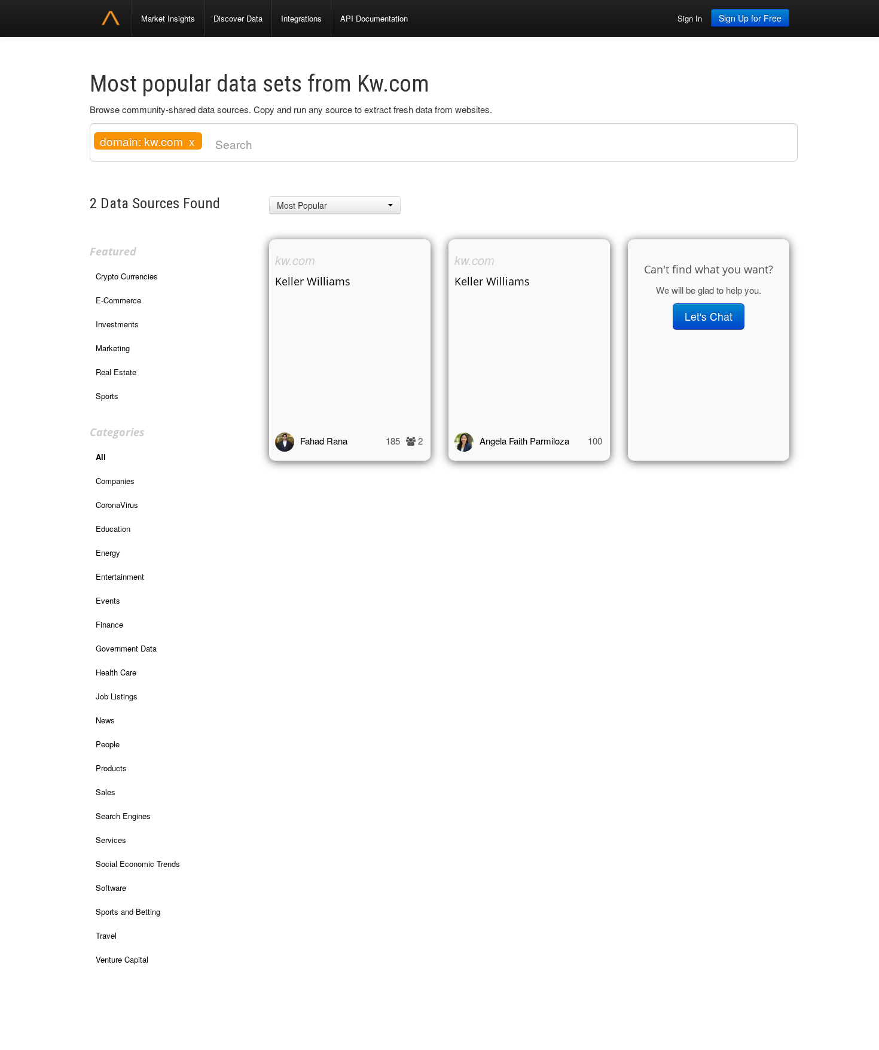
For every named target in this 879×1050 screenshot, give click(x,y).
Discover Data (238, 18)
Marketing (113, 348)
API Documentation (374, 18)
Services (111, 839)
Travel (106, 935)
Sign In (689, 18)
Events (108, 600)
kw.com (295, 260)
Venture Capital (122, 959)
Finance (109, 624)
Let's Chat (708, 316)
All (101, 456)
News (105, 720)
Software (111, 887)
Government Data (126, 648)
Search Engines (123, 815)
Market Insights (168, 18)
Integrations (301, 18)
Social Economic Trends (138, 863)
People (108, 744)
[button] (335, 205)
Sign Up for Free (750, 18)
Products (111, 768)
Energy (108, 552)
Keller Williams (312, 281)
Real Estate (116, 372)
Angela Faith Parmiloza (524, 440)
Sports (107, 395)
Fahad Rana (323, 440)
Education (113, 528)
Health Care (116, 672)
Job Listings (117, 696)
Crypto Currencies (127, 276)
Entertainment (120, 576)
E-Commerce (118, 300)
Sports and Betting (128, 911)
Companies (115, 480)
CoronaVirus (117, 504)
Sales (105, 792)
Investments (117, 324)
